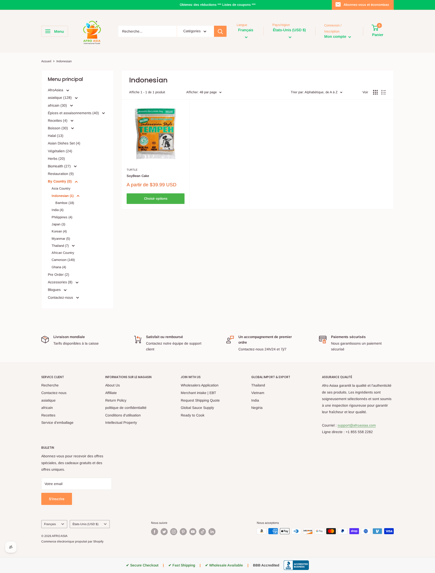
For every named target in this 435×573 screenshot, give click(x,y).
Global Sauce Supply (197, 408)
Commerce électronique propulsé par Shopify (72, 541)
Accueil (46, 61)
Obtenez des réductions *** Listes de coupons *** (218, 5)
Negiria (257, 408)
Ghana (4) (59, 267)
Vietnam (257, 393)
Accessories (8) (61, 282)
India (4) (57, 210)
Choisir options (155, 198)
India (255, 400)
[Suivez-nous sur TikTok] (202, 531)
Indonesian (64, 61)
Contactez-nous (61, 297)
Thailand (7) (61, 246)
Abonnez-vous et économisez (366, 5)
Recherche (50, 385)
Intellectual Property (121, 422)
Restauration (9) (61, 174)
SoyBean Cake (138, 176)
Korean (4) (59, 231)
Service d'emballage (57, 422)
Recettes (48, 415)
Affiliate (111, 393)
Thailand (258, 385)
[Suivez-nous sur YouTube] (192, 531)
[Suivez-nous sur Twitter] (164, 531)
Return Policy (115, 400)
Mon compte (335, 37)
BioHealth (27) (60, 166)
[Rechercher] (220, 31)
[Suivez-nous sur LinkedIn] (211, 531)
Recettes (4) (58, 120)
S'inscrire (56, 499)
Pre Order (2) (58, 275)
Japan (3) (58, 224)
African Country (63, 253)
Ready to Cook (192, 415)
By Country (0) (60, 181)
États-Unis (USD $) (85, 524)
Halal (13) (55, 136)
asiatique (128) (60, 98)
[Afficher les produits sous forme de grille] (375, 92)
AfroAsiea (56, 90)
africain (47, 408)
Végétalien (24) (60, 151)
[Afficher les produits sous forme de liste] (383, 92)
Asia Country (61, 188)
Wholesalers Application (200, 385)
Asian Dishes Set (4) (64, 143)
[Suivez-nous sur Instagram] (173, 531)
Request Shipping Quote (200, 400)
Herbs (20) (56, 159)
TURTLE (132, 169)
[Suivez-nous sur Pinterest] (183, 531)
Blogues (55, 290)
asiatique (48, 400)
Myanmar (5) (61, 238)
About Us (112, 385)
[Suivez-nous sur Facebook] (154, 531)
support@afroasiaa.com (357, 425)
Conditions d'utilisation (123, 415)
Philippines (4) (62, 217)
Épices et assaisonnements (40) (74, 113)
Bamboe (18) (64, 203)
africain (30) (58, 105)
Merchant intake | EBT (198, 393)
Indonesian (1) (63, 196)
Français (50, 524)
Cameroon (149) (63, 260)
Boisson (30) (58, 128)
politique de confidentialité (126, 408)
